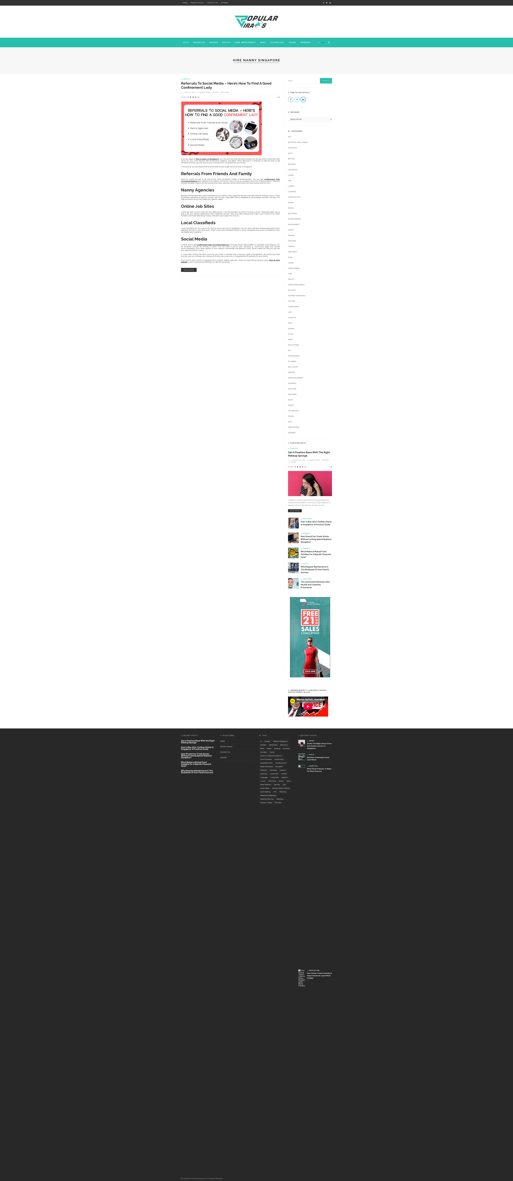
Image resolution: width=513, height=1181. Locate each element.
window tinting (266, 803)
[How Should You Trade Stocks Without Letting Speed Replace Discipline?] (293, 538)
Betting (291, 159)
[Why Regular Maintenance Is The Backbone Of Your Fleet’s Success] (293, 568)
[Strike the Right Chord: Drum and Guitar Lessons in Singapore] (301, 743)
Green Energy (294, 268)
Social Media (264, 788)
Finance (213, 42)
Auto (186, 42)
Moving (291, 328)
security (277, 785)
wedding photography (268, 795)
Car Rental (293, 170)
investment (274, 774)
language (264, 777)
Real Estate (293, 367)
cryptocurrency (281, 763)
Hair (290, 274)
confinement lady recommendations (213, 245)
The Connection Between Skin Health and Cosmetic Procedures (315, 585)
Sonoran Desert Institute (281, 788)
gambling (273, 770)
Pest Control (294, 345)
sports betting (265, 792)
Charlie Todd (204, 92)
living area (274, 777)
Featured (292, 241)
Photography (294, 356)
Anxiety (267, 741)
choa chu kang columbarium (271, 756)
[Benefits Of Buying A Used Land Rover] (301, 757)
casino (272, 752)
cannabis (263, 752)
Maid (290, 323)
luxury (263, 781)
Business (292, 164)
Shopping (292, 383)
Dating (291, 202)
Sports (291, 405)
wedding (282, 792)
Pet (289, 350)
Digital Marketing (266, 766)
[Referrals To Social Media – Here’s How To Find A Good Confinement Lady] (221, 128)
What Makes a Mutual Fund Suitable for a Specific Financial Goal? (316, 554)
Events (291, 230)
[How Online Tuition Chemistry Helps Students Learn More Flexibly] (301, 1069)
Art (289, 137)
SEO (284, 785)
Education (199, 42)
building (277, 748)
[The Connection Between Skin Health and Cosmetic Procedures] (293, 583)
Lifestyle (292, 318)
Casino (291, 175)
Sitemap (224, 2)
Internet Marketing (296, 296)
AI (261, 741)
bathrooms (284, 745)
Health (226, 42)
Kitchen (291, 301)
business (286, 748)
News (263, 42)
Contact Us (212, 2)
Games (291, 263)
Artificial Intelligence (298, 142)
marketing (272, 781)
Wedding (305, 42)
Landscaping (293, 307)
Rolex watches (265, 785)
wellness (279, 799)
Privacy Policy (197, 2)
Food (290, 257)
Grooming (263, 774)
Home (185, 2)
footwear (263, 770)
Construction (294, 197)
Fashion (291, 235)
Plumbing (292, 361)
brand (269, 748)
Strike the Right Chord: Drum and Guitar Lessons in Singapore (319, 746)
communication (266, 759)
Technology (277, 42)
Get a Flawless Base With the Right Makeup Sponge (198, 742)
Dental (291, 208)
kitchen (284, 774)
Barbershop (273, 745)
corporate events (266, 763)
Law (290, 312)
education (279, 766)
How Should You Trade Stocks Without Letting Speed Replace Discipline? (316, 539)
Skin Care (292, 389)
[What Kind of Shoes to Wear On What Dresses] (301, 865)
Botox (262, 748)
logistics (284, 777)
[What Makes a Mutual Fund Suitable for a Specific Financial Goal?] (293, 553)
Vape (290, 422)
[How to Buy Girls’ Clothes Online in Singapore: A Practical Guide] (293, 523)
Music (290, 334)
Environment (294, 224)
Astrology (292, 148)
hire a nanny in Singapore (207, 159)
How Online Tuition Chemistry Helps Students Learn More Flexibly (319, 975)
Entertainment (294, 219)
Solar (290, 400)
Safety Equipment (295, 378)
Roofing (291, 372)
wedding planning (267, 799)
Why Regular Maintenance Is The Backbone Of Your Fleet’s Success (315, 569)
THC (275, 792)
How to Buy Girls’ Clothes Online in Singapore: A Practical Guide (197, 748)
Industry (292, 290)
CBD (289, 181)
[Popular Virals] (256, 21)
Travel (292, 42)
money (281, 781)
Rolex (289, 781)
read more (189, 270)
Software (292, 394)
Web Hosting (293, 427)
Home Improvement (245, 42)
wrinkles (278, 803)
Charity (291, 186)
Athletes (263, 745)
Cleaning (292, 192)
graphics (283, 770)
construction (279, 759)
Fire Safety (293, 252)
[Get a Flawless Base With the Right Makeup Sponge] (310, 483)
